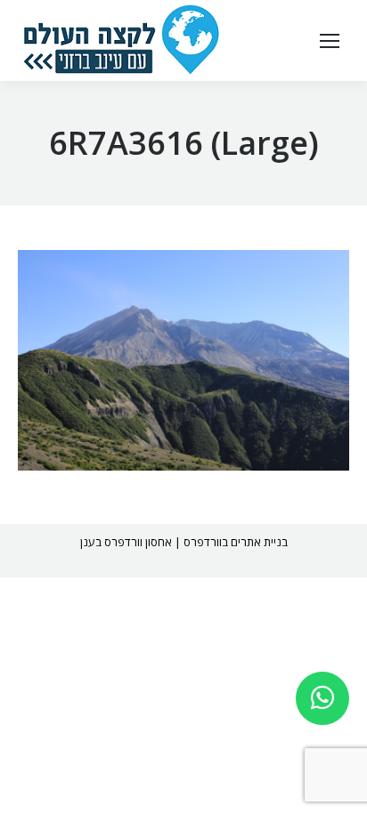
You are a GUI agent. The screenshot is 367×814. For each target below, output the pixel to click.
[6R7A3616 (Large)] (183, 360)
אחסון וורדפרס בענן (126, 542)
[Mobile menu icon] (329, 41)
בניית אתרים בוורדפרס (236, 542)
